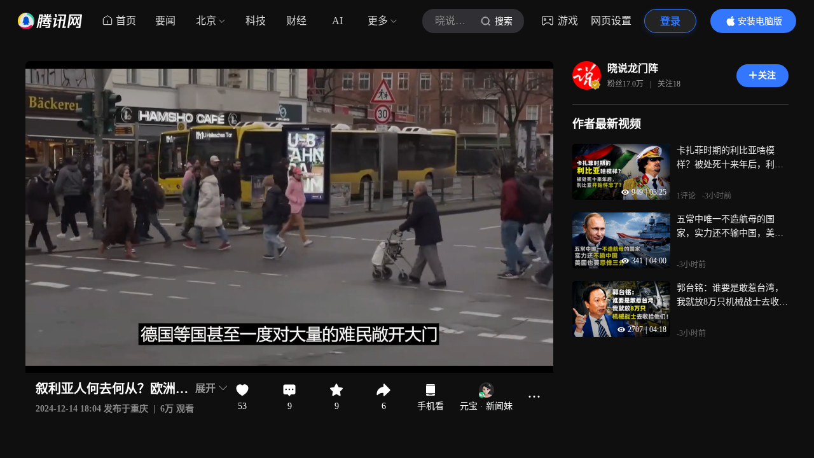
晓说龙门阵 (632, 68)
